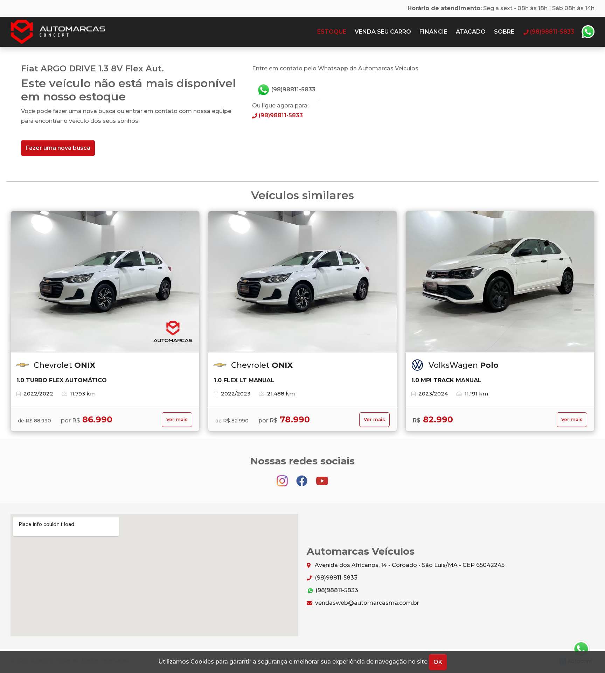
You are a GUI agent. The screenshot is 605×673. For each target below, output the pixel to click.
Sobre (504, 31)
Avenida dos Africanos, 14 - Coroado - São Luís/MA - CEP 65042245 (409, 565)
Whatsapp (587, 32)
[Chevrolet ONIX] (105, 281)
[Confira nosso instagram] (283, 477)
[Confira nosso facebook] (302, 477)
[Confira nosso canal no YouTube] (322, 477)
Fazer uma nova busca (58, 148)
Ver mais (177, 419)
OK (437, 662)
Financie (433, 31)
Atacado (471, 31)
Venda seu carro (383, 31)
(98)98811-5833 (292, 89)
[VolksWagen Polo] (500, 281)
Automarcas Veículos (72, 32)
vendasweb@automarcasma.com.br (366, 603)
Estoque (331, 31)
